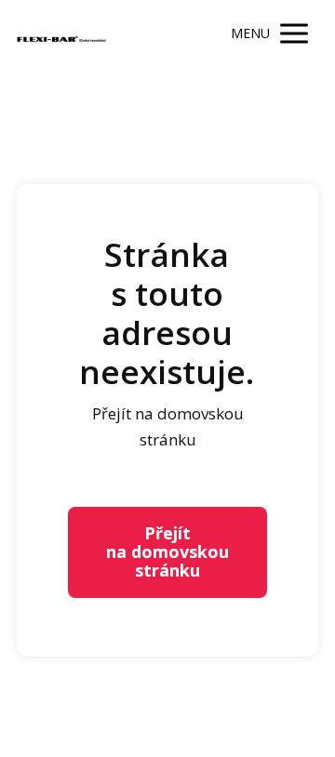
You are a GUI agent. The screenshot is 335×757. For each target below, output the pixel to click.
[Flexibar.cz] (63, 34)
